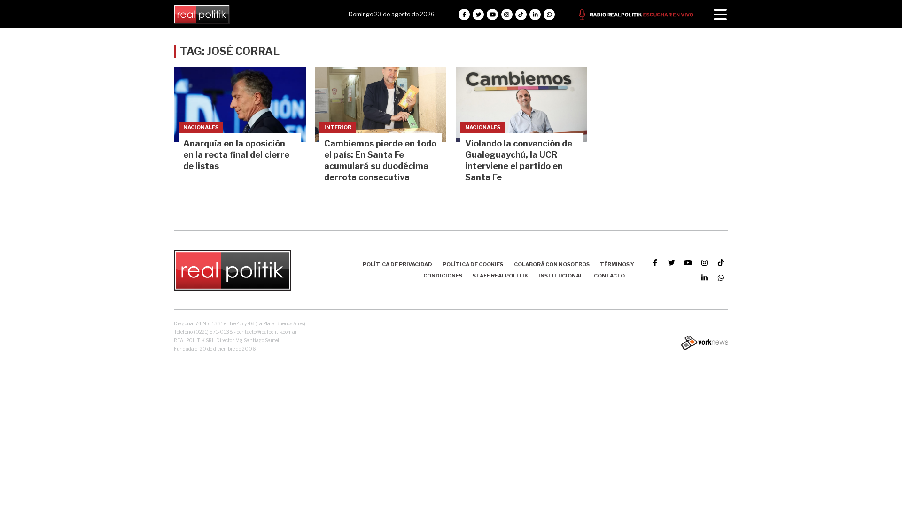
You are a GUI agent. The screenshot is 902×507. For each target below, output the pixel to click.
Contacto (609, 275)
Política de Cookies (473, 264)
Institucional (560, 275)
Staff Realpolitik (500, 275)
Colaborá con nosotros (552, 264)
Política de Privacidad (397, 264)
